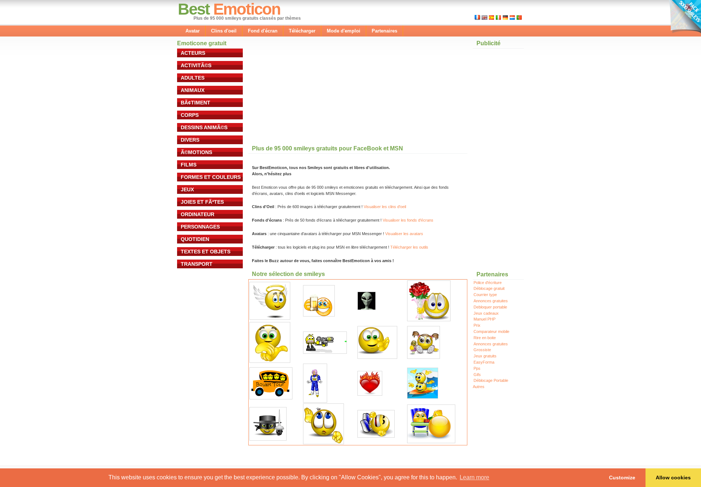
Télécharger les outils (409, 247)
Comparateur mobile (491, 331)
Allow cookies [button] (673, 477)
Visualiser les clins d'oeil (385, 206)
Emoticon (246, 9)
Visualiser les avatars (404, 233)
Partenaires (384, 31)
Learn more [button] (474, 477)
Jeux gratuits (485, 356)
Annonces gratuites (491, 301)
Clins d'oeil (224, 31)
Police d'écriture (488, 282)
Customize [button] (622, 477)
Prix (477, 325)
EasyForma (484, 362)
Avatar (192, 31)
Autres (478, 386)
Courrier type (485, 294)
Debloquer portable (490, 307)
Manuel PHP (484, 319)
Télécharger (302, 31)
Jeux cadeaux (486, 313)
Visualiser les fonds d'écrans (408, 220)
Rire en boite (485, 337)
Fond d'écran (262, 31)
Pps (477, 368)
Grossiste (482, 350)
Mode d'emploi (343, 31)
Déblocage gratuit (489, 288)
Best (194, 9)
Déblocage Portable (491, 380)
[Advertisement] (303, 94)
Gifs (477, 374)
